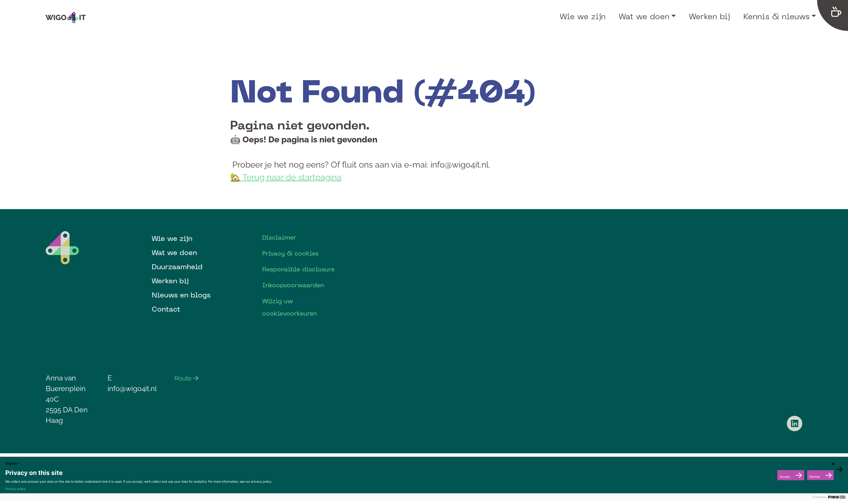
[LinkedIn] (794, 423)
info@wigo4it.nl (132, 388)
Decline (814, 476)
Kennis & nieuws (776, 16)
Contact (166, 308)
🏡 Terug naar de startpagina (285, 177)
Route (183, 378)
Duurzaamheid (177, 266)
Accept (785, 476)
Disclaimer (279, 237)
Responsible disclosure (298, 269)
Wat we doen (644, 16)
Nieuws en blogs (181, 294)
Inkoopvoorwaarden (293, 285)
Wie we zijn (583, 16)
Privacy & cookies (290, 253)
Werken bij (709, 16)
